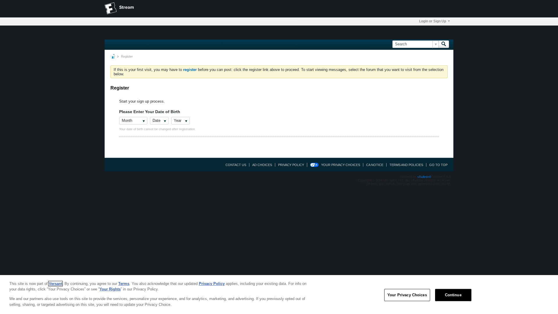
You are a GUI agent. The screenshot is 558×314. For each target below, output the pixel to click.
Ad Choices (262, 165)
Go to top (438, 165)
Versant (55, 283)
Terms (123, 283)
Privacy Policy (291, 165)
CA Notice (374, 165)
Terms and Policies (406, 165)
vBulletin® (424, 177)
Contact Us (236, 165)
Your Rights (110, 289)
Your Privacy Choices (340, 165)
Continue (453, 295)
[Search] (444, 44)
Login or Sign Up (432, 21)
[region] (279, 294)
